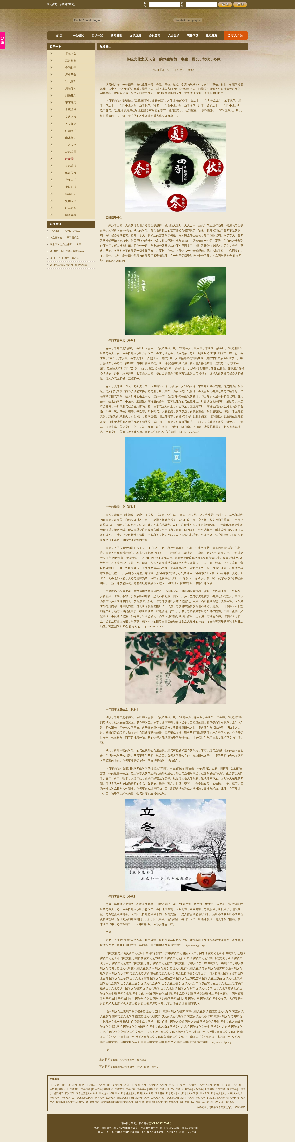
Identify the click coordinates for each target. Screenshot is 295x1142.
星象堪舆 (70, 53)
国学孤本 (106, 1102)
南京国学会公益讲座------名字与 (67, 244)
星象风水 (54, 1097)
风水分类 (162, 1102)
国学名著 (83, 1102)
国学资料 (97, 1089)
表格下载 (192, 35)
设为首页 (52, 4)
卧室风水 (99, 1097)
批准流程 (211, 35)
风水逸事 (193, 1093)
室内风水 (128, 1102)
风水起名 (103, 1093)
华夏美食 (70, 172)
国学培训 (102, 1084)
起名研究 (207, 1102)
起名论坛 (229, 1102)
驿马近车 (70, 208)
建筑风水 (122, 1097)
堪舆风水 (65, 1097)
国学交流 (119, 1089)
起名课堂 (195, 1102)
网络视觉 (70, 215)
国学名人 (203, 1084)
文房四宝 (70, 116)
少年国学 (70, 179)
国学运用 (135, 35)
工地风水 (155, 1097)
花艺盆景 (70, 151)
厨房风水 (88, 1097)
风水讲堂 (126, 1093)
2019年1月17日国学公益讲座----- (67, 251)
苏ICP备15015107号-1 (161, 1123)
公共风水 (167, 1097)
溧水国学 (232, 1089)
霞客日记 (70, 194)
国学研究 (79, 1084)
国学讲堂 (113, 1084)
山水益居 (70, 137)
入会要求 (173, 35)
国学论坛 (108, 1089)
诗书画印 (70, 81)
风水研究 (159, 1093)
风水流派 (151, 1102)
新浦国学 (69, 1093)
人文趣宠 (70, 123)
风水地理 (238, 1093)
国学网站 (142, 1089)
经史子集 (70, 74)
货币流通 (70, 201)
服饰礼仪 (70, 95)
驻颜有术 (70, 130)
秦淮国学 (187, 1089)
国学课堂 (191, 1084)
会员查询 (154, 35)
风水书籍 (72, 1102)
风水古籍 (94, 1102)
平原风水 (133, 1097)
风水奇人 (216, 1093)
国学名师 (169, 1084)
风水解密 (234, 1097)
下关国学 (209, 1089)
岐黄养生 (70, 158)
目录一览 (97, 35)
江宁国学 (220, 1089)
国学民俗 (130, 1089)
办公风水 (200, 1097)
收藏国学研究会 (68, 4)
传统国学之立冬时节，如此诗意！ (131, 1059)
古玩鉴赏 (70, 109)
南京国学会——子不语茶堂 (64, 237)
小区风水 (189, 1097)
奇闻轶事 (70, 67)
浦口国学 (58, 1093)
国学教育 (90, 1084)
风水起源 (61, 1102)
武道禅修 (70, 60)
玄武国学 (175, 1089)
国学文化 (68, 1084)
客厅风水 (110, 1097)
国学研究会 (56, 1084)
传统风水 (182, 1093)
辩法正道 (70, 186)
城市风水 (178, 1097)
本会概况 (78, 35)
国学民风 (164, 1089)
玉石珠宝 (70, 102)
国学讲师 (135, 1084)
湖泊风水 (144, 1097)
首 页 (59, 35)
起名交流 (218, 1102)
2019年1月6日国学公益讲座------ (67, 258)
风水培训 (137, 1093)
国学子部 (236, 1084)
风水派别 (139, 1102)
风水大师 (227, 1093)
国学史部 (225, 1084)
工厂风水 (77, 1097)
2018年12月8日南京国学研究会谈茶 (68, 264)
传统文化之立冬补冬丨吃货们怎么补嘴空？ (136, 1066)
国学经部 (214, 1084)
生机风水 (173, 1102)
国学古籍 (86, 1089)
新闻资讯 (116, 35)
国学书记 (74, 1089)
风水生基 (184, 1102)
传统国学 (158, 1084)
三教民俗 (70, 144)
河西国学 (198, 1089)
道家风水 (114, 1093)
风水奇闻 (204, 1093)
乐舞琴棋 (70, 88)
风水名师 (148, 1093)
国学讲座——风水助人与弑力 (65, 230)
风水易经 (92, 1093)
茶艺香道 (70, 165)
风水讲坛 (212, 1097)
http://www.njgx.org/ (115, 260)
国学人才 (153, 1089)
